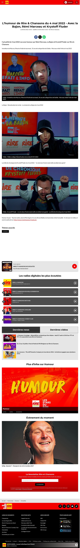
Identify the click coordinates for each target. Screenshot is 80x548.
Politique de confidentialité (49, 541)
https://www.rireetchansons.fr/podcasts (25, 220)
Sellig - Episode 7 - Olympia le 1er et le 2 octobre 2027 (18, 466)
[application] (40, 74)
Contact (15, 541)
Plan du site (8, 541)
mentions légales (18, 489)
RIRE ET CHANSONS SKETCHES (21, 300)
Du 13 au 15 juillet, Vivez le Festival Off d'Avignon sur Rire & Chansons (37, 343)
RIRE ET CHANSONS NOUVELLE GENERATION (25, 291)
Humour (6, 409)
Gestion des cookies (70, 541)
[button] (40, 74)
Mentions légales (23, 541)
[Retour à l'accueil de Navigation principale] (7, 2)
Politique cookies (37, 541)
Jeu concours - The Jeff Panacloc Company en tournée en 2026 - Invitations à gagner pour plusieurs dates (46, 352)
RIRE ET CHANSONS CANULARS (21, 309)
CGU (30, 541)
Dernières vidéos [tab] (59, 330)
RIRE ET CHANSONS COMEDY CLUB (22, 319)
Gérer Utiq (60, 541)
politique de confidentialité (27, 489)
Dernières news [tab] (21, 330)
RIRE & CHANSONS (17, 282)
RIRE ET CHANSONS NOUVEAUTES (24, 266)
